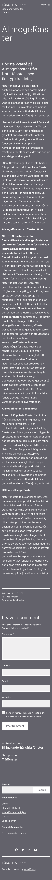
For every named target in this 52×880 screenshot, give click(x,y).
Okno (5, 803)
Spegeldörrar (9, 820)
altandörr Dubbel (11, 808)
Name (6, 665)
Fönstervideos (14, 5)
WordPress (29, 869)
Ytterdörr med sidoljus (14, 812)
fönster (20, 600)
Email (5, 681)
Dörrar (5, 816)
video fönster (11, 596)
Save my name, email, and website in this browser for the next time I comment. (25, 714)
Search (6, 784)
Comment (8, 634)
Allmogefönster (11, 147)
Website (6, 697)
